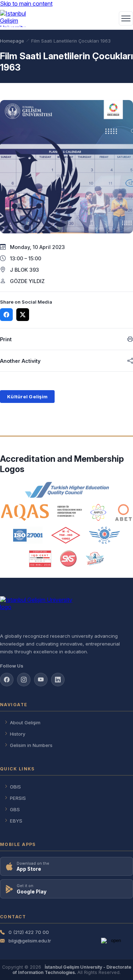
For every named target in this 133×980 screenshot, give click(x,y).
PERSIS (18, 798)
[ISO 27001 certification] (28, 535)
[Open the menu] (126, 18)
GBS (15, 809)
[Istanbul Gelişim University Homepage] (66, 611)
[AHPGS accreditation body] (98, 512)
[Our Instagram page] (24, 679)
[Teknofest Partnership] (94, 558)
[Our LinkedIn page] (58, 679)
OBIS (15, 787)
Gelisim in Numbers (31, 745)
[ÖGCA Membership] (104, 535)
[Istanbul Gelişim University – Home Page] (16, 18)
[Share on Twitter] (22, 314)
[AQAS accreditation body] (41, 512)
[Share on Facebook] (6, 314)
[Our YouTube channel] (41, 679)
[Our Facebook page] (6, 679)
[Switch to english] (109, 18)
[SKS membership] (68, 558)
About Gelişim (25, 722)
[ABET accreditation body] (123, 512)
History (17, 734)
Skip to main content (26, 3)
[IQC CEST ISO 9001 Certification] (40, 558)
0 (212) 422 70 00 (29, 932)
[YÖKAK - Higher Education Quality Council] (66, 489)
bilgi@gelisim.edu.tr (30, 940)
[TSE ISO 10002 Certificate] (65, 535)
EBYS (16, 821)
